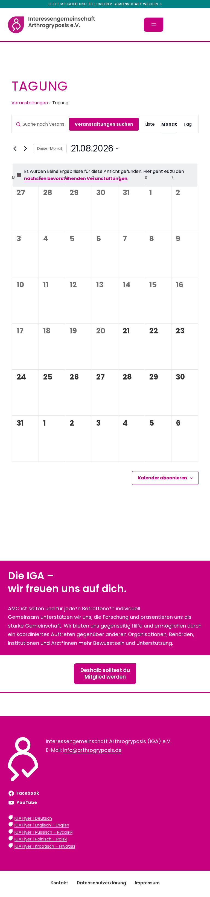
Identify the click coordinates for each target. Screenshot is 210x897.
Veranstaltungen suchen (104, 124)
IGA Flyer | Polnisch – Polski (40, 839)
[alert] (105, 175)
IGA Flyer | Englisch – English (41, 825)
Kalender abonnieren (162, 478)
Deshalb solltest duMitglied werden (105, 674)
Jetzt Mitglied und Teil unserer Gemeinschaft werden (103, 4)
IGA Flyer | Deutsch (33, 818)
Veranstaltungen (29, 103)
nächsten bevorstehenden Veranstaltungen (75, 178)
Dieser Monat (49, 148)
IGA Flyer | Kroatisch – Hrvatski (44, 846)
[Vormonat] (14, 148)
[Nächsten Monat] (25, 148)
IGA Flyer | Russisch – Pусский (43, 832)
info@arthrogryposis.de (92, 750)
